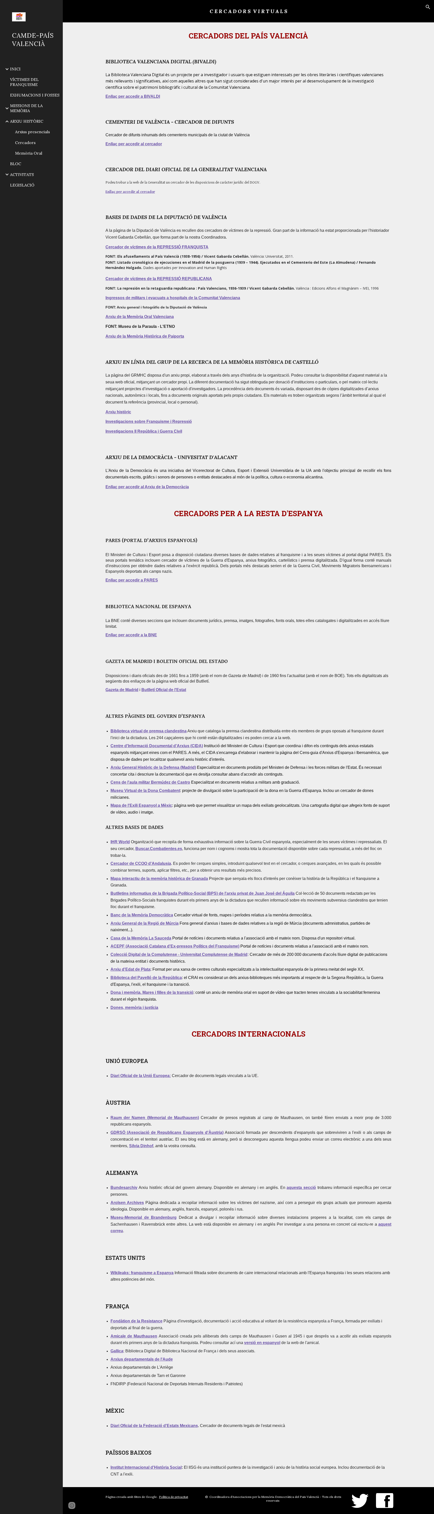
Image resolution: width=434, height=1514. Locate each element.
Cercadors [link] (25, 142)
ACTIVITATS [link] (22, 174)
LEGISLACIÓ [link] (22, 185)
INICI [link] (15, 68)
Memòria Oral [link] (28, 153)
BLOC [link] (15, 163)
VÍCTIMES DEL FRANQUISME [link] (24, 82)
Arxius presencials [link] (32, 131)
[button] (428, 7)
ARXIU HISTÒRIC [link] (26, 121)
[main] (248, 11)
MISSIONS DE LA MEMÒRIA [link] (26, 108)
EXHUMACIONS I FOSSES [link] (35, 95)
